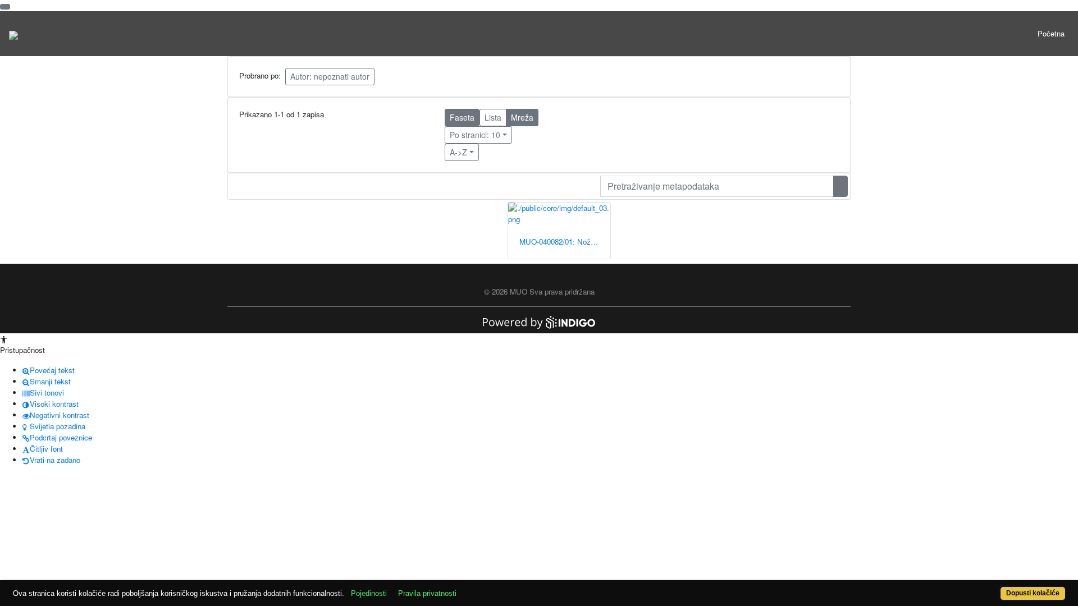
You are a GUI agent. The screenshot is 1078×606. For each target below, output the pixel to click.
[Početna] (13, 33)
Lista (493, 117)
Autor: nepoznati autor (329, 76)
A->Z (458, 152)
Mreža (522, 117)
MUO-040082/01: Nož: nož (563, 241)
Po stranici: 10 (475, 134)
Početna (1051, 33)
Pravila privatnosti (427, 593)
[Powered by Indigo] (539, 321)
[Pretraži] (840, 186)
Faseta (462, 117)
